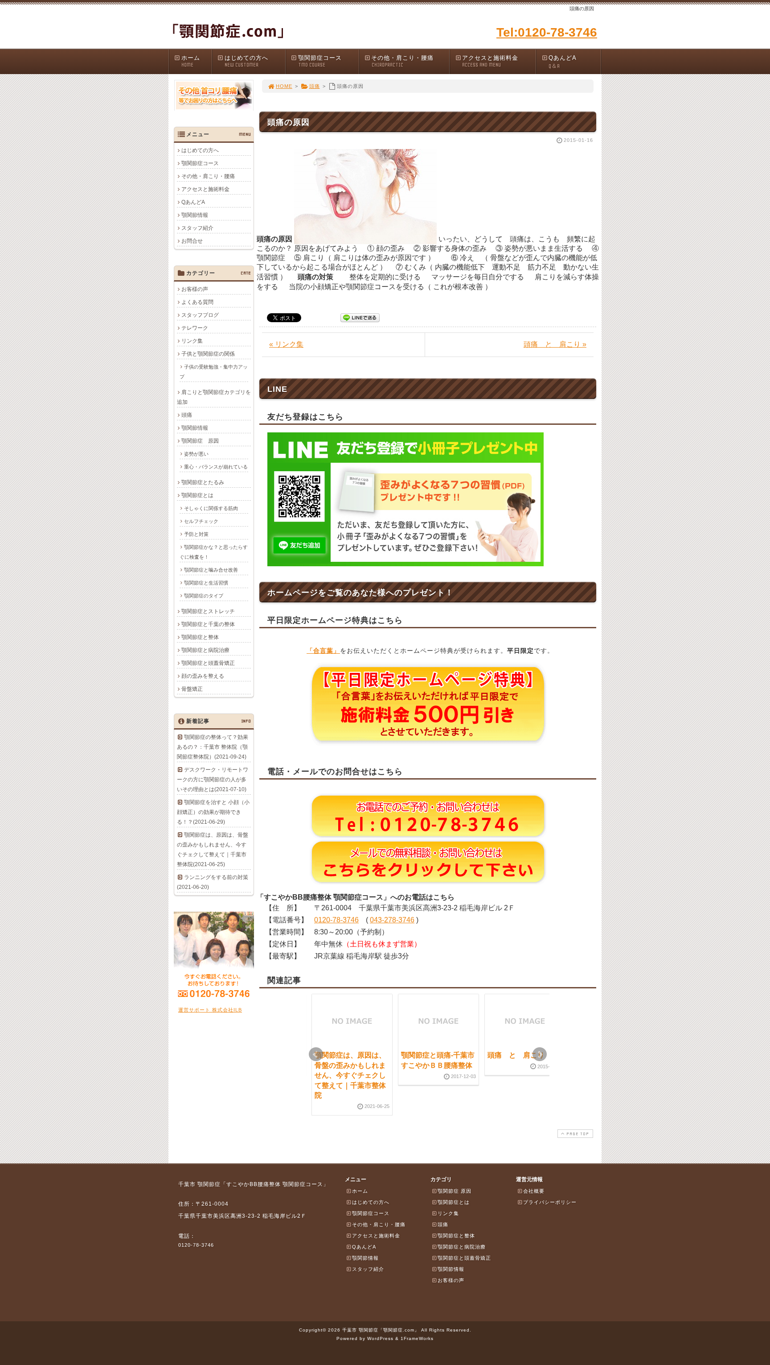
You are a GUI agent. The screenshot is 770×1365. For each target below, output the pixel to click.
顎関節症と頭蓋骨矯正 (208, 663)
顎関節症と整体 (200, 637)
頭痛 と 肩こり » (555, 344)
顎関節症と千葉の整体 (208, 624)
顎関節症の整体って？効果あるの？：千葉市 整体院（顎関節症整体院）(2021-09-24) (212, 747)
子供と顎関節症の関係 (208, 354)
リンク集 (192, 341)
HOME (284, 86)
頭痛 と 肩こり (516, 1055)
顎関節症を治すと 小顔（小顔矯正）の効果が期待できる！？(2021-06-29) (213, 812)
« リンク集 (286, 344)
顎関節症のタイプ (203, 595)
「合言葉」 (323, 650)
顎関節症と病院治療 (205, 650)
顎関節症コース (320, 61)
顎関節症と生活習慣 (206, 582)
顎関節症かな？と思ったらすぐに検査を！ (214, 552)
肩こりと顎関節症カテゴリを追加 (214, 397)
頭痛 (314, 86)
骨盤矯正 (192, 689)
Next (539, 1054)
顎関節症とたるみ (202, 482)
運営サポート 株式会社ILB (210, 1009)
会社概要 (534, 1191)
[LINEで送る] (360, 317)
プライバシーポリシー (550, 1202)
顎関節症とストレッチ (208, 611)
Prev (316, 1054)
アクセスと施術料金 (490, 61)
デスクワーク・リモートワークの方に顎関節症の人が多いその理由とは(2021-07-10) (212, 779)
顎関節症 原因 (200, 441)
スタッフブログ (200, 315)
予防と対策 (196, 534)
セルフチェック (201, 521)
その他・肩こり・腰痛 (402, 61)
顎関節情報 (194, 215)
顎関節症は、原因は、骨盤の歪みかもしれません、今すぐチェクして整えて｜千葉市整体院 (350, 1075)
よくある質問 (197, 302)
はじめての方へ (246, 61)
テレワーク (194, 328)
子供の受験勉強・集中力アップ (214, 371)
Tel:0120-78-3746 (546, 32)
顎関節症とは (197, 495)
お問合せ (192, 241)
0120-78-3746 (336, 920)
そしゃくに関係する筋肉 (211, 508)
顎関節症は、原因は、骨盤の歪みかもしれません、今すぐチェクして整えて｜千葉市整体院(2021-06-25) (212, 849)
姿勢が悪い (196, 453)
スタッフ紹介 (197, 228)
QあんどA (563, 61)
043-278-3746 (392, 920)
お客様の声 (194, 289)
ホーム (190, 61)
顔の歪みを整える (202, 676)
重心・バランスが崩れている (216, 466)
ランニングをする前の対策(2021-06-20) (212, 882)
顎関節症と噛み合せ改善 (211, 570)
